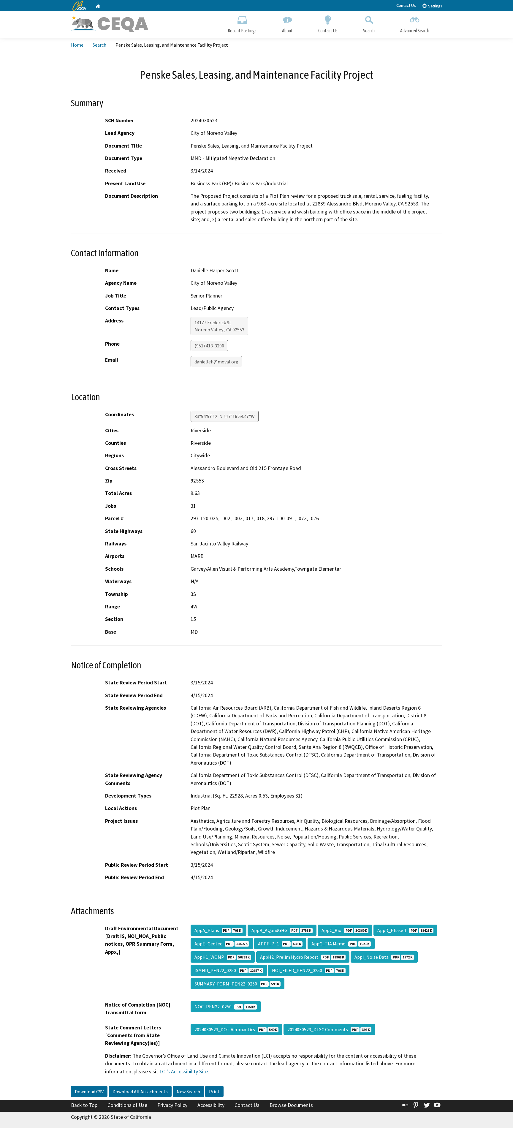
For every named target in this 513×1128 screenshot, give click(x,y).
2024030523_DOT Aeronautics (235, 1029)
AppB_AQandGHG (281, 930)
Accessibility (210, 1105)
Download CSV (89, 1091)
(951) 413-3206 (209, 346)
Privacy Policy (172, 1105)
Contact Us (406, 5)
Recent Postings (242, 30)
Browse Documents (291, 1105)
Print (214, 1091)
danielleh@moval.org (216, 362)
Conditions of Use (127, 1105)
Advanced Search (414, 30)
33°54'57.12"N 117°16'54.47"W (224, 416)
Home (77, 45)
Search (369, 30)
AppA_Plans (217, 930)
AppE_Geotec (221, 944)
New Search (188, 1091)
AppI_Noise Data (383, 957)
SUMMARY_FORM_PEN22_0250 (236, 984)
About (287, 30)
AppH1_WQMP (222, 957)
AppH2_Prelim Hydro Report (302, 957)
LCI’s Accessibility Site (183, 1071)
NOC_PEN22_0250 (224, 1007)
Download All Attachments (140, 1091)
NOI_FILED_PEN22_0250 (308, 970)
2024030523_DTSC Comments (328, 1029)
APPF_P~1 (279, 944)
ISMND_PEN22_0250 (228, 970)
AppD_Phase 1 (404, 930)
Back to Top (84, 1105)
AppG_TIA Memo (340, 944)
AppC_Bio (344, 930)
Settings (434, 6)
